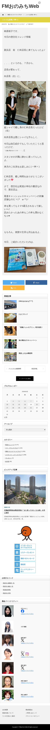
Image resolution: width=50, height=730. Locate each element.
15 (37, 404)
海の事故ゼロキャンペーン (28, 340)
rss (39, 2)
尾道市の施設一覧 (8, 586)
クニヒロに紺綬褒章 (15, 369)
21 (31, 407)
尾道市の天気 (7, 593)
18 (13, 407)
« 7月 (5, 417)
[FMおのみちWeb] (20, 6)
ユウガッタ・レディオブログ (13, 454)
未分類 (7, 461)
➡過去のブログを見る (27, 613)
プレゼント (8, 458)
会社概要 (5, 710)
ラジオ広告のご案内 (8, 716)
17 (7, 407)
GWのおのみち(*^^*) (26, 301)
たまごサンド (23, 314)
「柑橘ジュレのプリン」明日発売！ (31, 327)
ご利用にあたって (31, 713)
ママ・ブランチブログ (11, 448)
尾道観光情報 (7, 589)
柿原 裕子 (30, 24)
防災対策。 (35, 369)
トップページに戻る (25, 378)
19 (19, 407)
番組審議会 (29, 710)
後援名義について (7, 713)
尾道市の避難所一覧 (8, 583)
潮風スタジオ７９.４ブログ (17, 24)
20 (25, 407)
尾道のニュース (9, 444)
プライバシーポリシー (33, 716)
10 (7, 404)
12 (19, 404)
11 (13, 404)
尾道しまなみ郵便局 (25, 353)
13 (25, 404)
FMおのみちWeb (23, 727)
